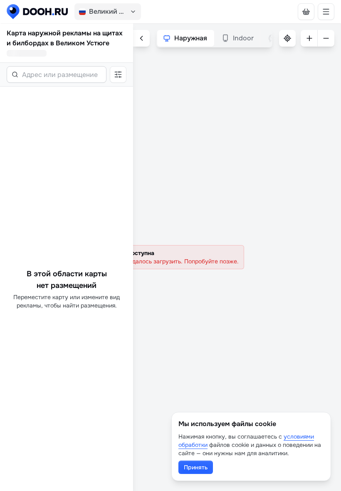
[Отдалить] (326, 38)
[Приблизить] (309, 38)
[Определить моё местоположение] (287, 38)
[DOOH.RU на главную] (37, 11)
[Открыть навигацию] (326, 11)
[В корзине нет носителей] (306, 11)
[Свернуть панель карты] (141, 38)
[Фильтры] (118, 74)
